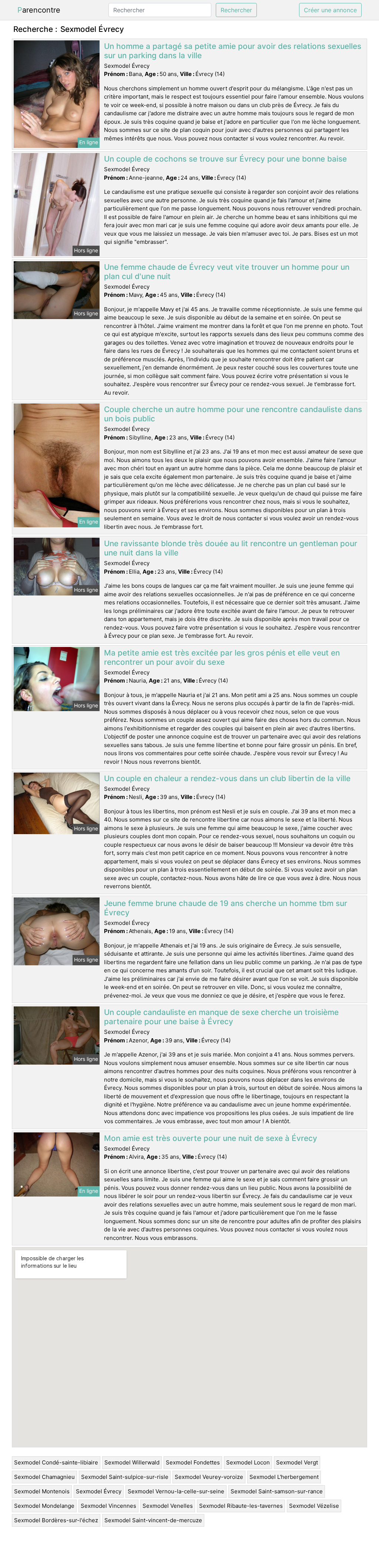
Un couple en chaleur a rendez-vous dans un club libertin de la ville (227, 778)
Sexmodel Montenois (42, 1491)
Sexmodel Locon (248, 1462)
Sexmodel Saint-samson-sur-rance (277, 1491)
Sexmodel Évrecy (98, 1491)
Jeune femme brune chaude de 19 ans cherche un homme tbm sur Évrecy (225, 908)
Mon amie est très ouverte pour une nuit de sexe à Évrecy (210, 1138)
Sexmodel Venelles (167, 1505)
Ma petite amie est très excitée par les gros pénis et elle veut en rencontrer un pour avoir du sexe (222, 657)
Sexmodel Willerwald (132, 1462)
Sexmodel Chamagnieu (44, 1476)
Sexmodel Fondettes (193, 1462)
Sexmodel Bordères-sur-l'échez (56, 1520)
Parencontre (38, 10)
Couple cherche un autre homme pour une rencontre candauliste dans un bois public (233, 414)
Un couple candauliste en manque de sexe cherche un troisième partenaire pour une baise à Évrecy (221, 1017)
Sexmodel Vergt (297, 1462)
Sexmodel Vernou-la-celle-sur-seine (176, 1491)
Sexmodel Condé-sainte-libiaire (56, 1462)
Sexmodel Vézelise (314, 1505)
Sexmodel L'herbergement (284, 1476)
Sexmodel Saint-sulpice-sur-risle (124, 1476)
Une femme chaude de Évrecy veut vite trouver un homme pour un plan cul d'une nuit (226, 271)
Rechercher (236, 10)
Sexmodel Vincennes (108, 1505)
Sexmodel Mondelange (44, 1505)
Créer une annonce (330, 10)
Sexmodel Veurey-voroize (209, 1476)
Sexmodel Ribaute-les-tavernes (241, 1505)
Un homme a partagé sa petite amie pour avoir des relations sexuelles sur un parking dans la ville (232, 51)
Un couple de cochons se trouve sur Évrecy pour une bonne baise (225, 158)
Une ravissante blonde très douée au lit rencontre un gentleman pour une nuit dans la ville (230, 548)
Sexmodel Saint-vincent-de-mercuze (153, 1520)
